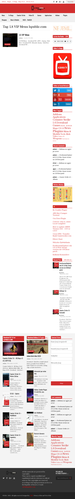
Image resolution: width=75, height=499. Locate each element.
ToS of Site (48, 495)
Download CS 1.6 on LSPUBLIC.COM (9, 338)
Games (39, 15)
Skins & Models (14, 20)
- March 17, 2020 (63, 295)
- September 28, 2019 (65, 316)
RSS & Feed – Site (60, 207)
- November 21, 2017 (15, 380)
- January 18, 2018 (42, 436)
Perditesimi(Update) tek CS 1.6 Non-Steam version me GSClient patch (62, 157)
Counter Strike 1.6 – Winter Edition (15, 375)
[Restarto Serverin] (30, 439)
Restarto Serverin (39, 434)
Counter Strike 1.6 (10, 353)
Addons (4, 1)
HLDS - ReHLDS (66, 126)
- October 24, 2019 (39, 396)
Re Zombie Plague (60, 210)
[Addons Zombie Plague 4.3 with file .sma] (30, 395)
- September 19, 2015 (15, 441)
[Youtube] (63, 2)
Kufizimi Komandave (61, 255)
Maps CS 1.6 (21, 1)
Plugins (9, 1)
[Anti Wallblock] (30, 419)
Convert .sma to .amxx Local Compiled (62, 222)
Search (70, 1)
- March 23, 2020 (63, 274)
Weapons (4, 20)
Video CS (31, 15)
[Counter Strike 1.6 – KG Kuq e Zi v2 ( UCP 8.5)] (13, 349)
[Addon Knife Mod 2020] (37, 347)
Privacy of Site (38, 495)
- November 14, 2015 (12, 363)
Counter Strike (21, 15)
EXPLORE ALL (68, 260)
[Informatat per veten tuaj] (30, 377)
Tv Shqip (15, 1)
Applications (48, 15)
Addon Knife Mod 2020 (34, 356)
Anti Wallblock (38, 413)
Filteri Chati (57, 239)
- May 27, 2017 (17, 396)
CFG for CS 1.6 (30, 1)
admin (21, 38)
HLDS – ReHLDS (27, 20)
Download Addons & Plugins (36, 337)
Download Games (60, 124)
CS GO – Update (14, 394)
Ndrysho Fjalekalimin (61, 242)
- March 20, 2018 (42, 376)
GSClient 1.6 (62, 291)
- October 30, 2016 (28, 38)
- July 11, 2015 (17, 418)
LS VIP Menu (24, 34)
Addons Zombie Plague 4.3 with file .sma (40, 391)
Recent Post (57, 260)
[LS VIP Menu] (10, 40)
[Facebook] (53, 2)
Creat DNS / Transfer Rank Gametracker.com (62, 235)
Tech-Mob (65, 134)
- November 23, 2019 (36, 359)
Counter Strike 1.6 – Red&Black (15, 414)
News (3, 15)
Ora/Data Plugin (59, 218)
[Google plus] (60, 2)
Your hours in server (56, 464)
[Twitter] (56, 2)
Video (55, 136)
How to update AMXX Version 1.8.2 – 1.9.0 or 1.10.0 (61, 229)
